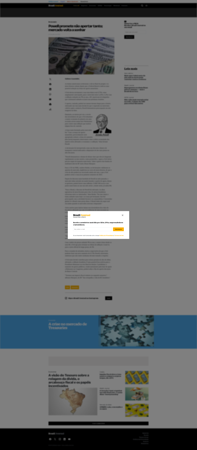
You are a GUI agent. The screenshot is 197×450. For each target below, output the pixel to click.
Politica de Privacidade (106, 235)
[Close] (122, 215)
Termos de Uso (119, 235)
